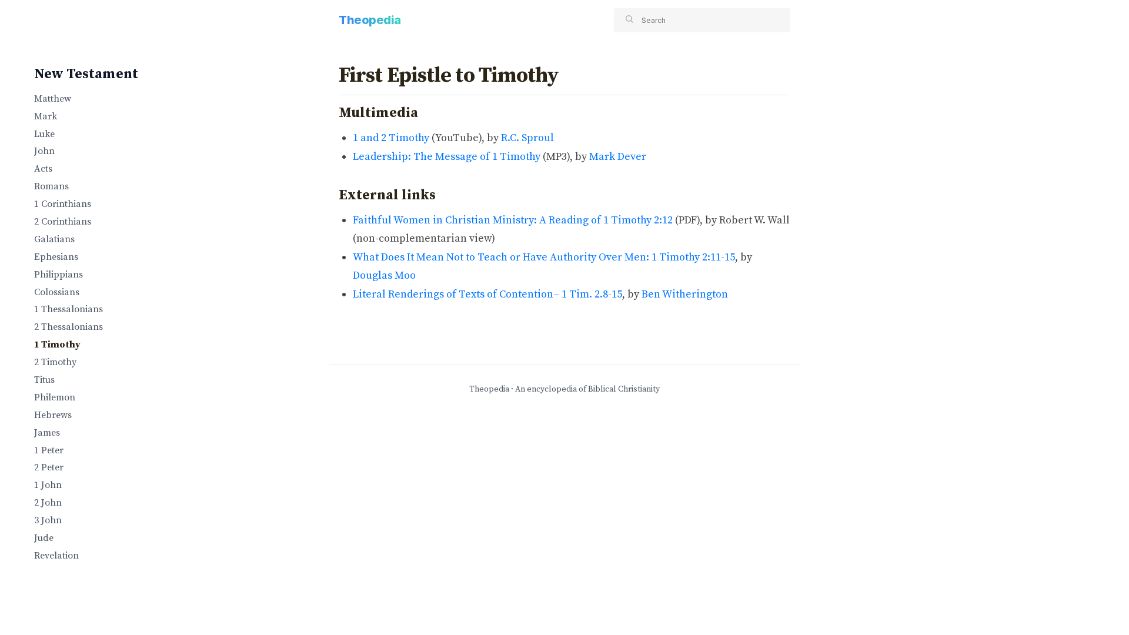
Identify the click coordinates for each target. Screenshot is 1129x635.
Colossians (56, 292)
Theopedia (370, 20)
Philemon (54, 397)
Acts (43, 169)
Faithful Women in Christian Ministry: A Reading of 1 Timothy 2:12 (513, 220)
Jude (44, 538)
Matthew (52, 99)
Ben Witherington (685, 294)
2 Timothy (55, 362)
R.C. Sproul (527, 138)
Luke (44, 134)
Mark (45, 116)
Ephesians (56, 257)
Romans (51, 186)
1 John (48, 485)
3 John (48, 520)
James (47, 433)
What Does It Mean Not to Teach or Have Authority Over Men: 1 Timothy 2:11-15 (544, 257)
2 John (48, 503)
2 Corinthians (62, 222)
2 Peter (49, 467)
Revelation (56, 556)
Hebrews (53, 415)
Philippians (58, 274)
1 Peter (49, 450)
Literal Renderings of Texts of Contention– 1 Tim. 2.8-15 (487, 294)
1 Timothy (57, 344)
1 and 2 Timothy (391, 138)
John (44, 151)
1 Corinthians (62, 204)
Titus (44, 380)
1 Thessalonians (68, 309)
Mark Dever (617, 156)
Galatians (54, 239)
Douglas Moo (384, 275)
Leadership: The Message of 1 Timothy (446, 156)
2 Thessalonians (68, 327)
